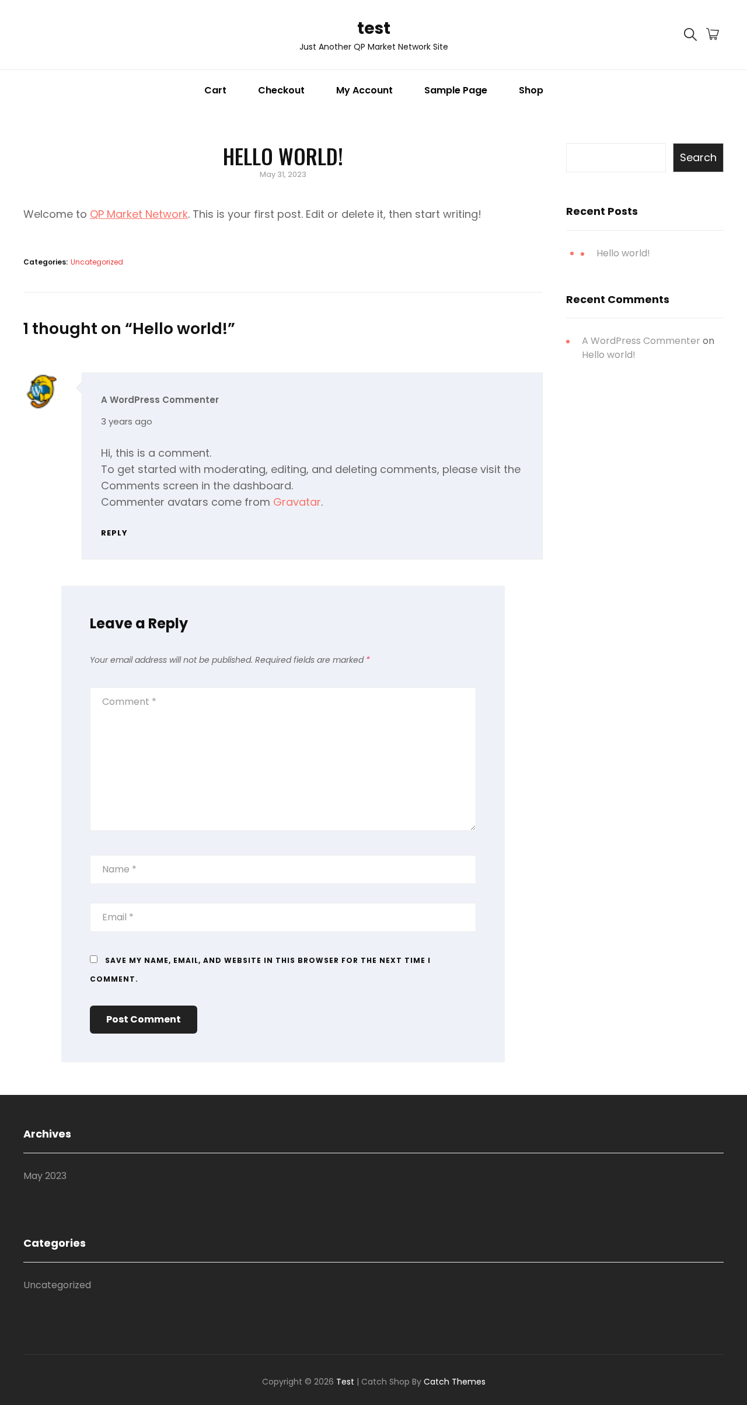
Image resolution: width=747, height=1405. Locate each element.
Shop (531, 90)
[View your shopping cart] (712, 35)
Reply (114, 532)
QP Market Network (139, 214)
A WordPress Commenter (160, 400)
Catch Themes (455, 1381)
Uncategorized (97, 262)
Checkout (281, 90)
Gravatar (297, 502)
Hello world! (623, 253)
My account (364, 90)
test (373, 28)
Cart (215, 90)
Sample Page (455, 90)
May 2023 (45, 1176)
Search (698, 157)
